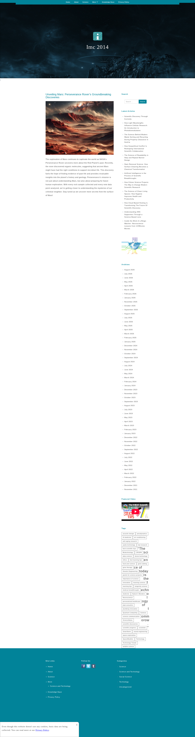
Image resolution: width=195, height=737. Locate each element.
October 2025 (130, 306)
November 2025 (130, 302)
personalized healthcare (131, 601)
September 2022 (131, 449)
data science (127, 556)
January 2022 (130, 481)
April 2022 (128, 469)
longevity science (141, 586)
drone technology (141, 556)
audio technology (129, 545)
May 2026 (128, 282)
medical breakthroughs (131, 590)
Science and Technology (60, 686)
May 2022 (128, 465)
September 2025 (131, 310)
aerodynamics (142, 533)
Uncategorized (125, 687)
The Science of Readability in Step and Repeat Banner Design (136, 157)
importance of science (131, 579)
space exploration (129, 635)
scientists (142, 628)
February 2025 (130, 338)
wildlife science (128, 646)
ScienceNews (127, 620)
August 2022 (129, 453)
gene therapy (127, 567)
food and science (129, 564)
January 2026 (130, 298)
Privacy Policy (123, 2)
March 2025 (129, 334)
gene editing (142, 564)
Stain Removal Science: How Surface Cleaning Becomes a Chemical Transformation (136, 166)
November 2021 (130, 489)
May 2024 (128, 373)
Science (85, 2)
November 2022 (130, 441)
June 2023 (128, 413)
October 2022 (130, 445)
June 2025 (128, 322)
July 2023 (128, 409)
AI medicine (127, 537)
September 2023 (131, 401)
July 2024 (128, 365)
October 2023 (130, 397)
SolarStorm (127, 631)
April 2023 (128, 421)
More (94, 2)
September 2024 (131, 357)
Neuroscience (128, 597)
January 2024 (130, 385)
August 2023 (129, 405)
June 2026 (128, 278)
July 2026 (128, 274)
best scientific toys (129, 548)
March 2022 (129, 473)
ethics (125, 560)
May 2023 (128, 417)
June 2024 (128, 370)
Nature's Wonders (138, 594)
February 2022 (130, 477)
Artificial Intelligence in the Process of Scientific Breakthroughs (135, 175)
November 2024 (130, 349)
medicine (126, 594)
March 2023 (129, 425)
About (76, 2)
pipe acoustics (128, 605)
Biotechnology (128, 552)
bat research (142, 545)
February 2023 (130, 429)
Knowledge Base (108, 2)
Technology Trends (129, 643)
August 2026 (129, 270)
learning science (139, 582)
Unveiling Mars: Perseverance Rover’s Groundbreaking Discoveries (78, 96)
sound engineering (140, 631)
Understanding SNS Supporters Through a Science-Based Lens (133, 214)
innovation (126, 582)
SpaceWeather (128, 639)
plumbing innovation (130, 609)
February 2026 (130, 294)
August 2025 (129, 314)
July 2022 (128, 457)
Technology (140, 639)
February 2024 (130, 381)
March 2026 (129, 290)
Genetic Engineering (130, 571)
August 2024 (129, 362)
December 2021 (130, 485)
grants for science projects (132, 575)
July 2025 (128, 318)
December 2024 (130, 346)
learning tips (127, 586)
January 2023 (130, 433)
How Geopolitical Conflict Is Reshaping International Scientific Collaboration (135, 148)
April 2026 (128, 286)
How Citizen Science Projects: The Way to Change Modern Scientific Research (136, 184)
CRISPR (139, 552)
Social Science (125, 677)
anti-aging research (130, 541)
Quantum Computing (130, 613)
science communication (131, 616)
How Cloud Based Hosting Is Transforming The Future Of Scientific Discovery (136, 205)
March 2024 (129, 377)
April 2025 (128, 329)
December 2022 (130, 437)
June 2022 (128, 461)
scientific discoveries (130, 624)
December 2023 (130, 389)
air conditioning (139, 537)
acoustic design (128, 533)
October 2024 (130, 354)
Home (68, 2)
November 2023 (130, 393)
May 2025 (128, 326)
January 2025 (130, 342)
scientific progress (129, 628)
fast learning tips (136, 560)
